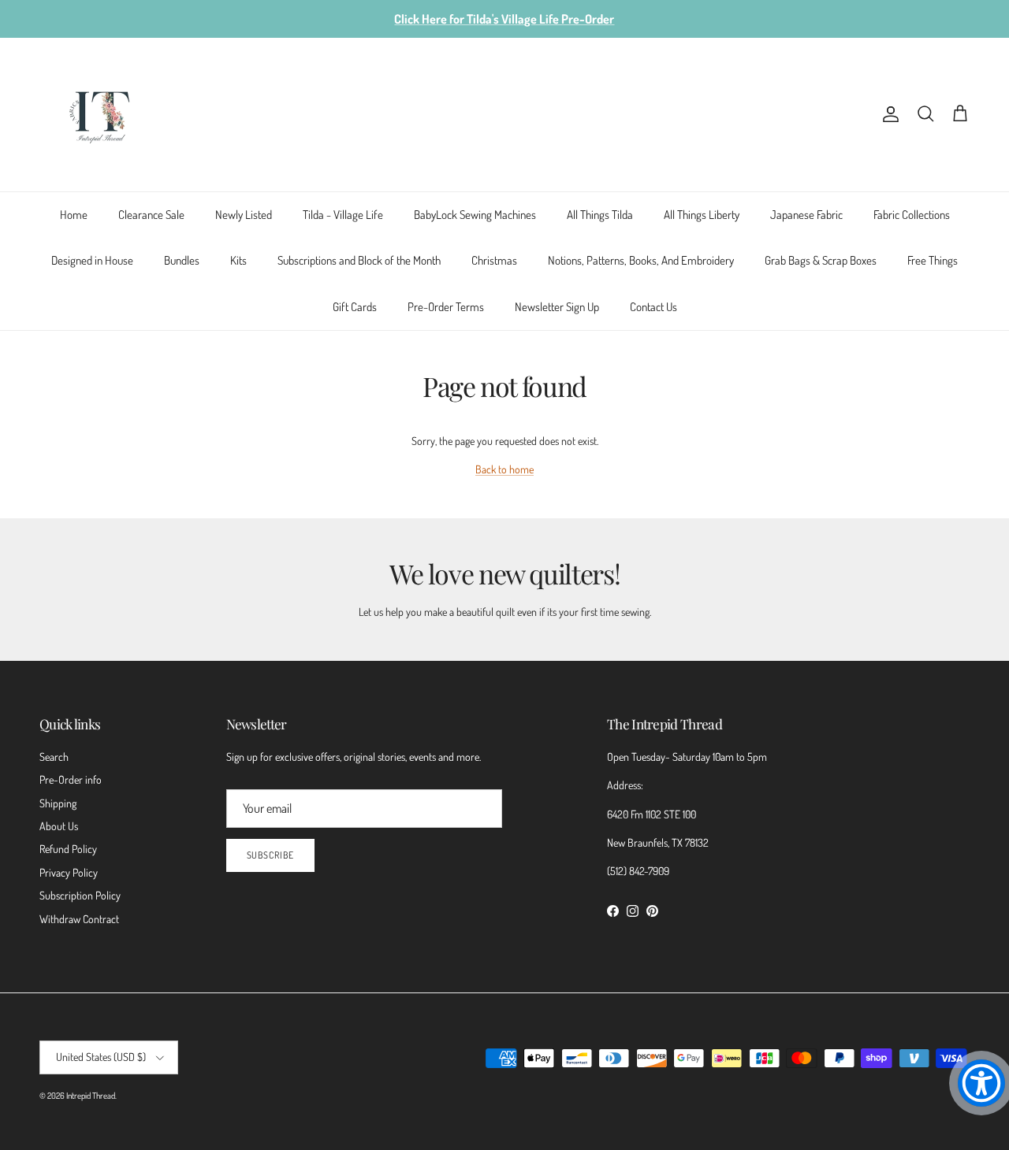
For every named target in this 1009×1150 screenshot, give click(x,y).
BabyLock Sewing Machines (475, 214)
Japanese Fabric (806, 214)
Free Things (932, 260)
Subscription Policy (80, 895)
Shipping (57, 803)
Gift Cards (355, 306)
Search (54, 756)
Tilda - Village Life (343, 214)
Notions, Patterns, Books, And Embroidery (641, 260)
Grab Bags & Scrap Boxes (821, 260)
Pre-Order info (70, 779)
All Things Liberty (701, 214)
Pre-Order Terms (446, 306)
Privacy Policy (68, 872)
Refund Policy (68, 848)
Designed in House (92, 260)
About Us (58, 826)
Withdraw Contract (79, 919)
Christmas (494, 260)
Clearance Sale (151, 214)
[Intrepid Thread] (100, 115)
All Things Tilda (600, 214)
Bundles (181, 260)
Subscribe (271, 855)
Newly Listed (243, 214)
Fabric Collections (911, 214)
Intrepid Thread (90, 1095)
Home (73, 214)
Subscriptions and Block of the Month (359, 260)
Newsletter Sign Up (557, 306)
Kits (238, 260)
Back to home (504, 469)
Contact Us (653, 306)
